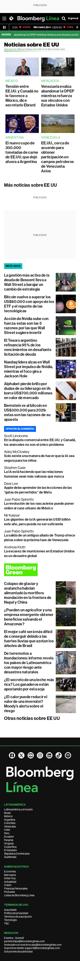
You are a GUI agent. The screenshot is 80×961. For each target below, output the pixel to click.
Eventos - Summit (14, 937)
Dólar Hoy (10, 878)
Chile (7, 829)
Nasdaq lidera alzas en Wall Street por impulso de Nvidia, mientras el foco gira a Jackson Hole (28, 369)
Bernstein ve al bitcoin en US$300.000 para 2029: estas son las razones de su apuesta (27, 412)
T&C (6, 923)
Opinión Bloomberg (20, 428)
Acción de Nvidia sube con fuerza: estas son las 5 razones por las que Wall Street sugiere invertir (26, 325)
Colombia (9, 823)
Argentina (9, 819)
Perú (6, 833)
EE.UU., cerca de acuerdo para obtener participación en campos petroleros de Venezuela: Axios (57, 157)
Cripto (7, 885)
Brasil (7, 812)
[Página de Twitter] (21, 755)
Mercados (10, 874)
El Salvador (10, 850)
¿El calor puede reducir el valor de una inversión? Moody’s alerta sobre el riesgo (25, 703)
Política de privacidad (16, 913)
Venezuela (10, 826)
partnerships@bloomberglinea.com (24, 941)
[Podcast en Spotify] (68, 755)
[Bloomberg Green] (40, 570)
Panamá (8, 840)
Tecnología (10, 919)
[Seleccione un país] (11, 18)
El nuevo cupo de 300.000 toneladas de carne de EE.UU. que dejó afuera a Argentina (21, 152)
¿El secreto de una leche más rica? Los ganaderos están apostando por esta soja (29, 684)
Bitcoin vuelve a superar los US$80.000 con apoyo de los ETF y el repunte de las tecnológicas (29, 304)
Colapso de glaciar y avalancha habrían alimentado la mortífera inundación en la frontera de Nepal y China (27, 593)
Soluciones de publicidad (18, 951)
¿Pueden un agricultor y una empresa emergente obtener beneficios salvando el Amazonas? (29, 617)
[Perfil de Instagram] (40, 755)
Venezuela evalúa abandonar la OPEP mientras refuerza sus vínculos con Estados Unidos (57, 95)
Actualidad (10, 881)
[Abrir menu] (4, 18)
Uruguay (9, 843)
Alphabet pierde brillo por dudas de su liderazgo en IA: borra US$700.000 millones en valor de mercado (28, 390)
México (8, 816)
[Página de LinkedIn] (49, 755)
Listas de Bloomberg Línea (19, 895)
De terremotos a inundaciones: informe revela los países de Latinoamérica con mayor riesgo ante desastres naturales (29, 662)
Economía (10, 871)
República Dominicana (17, 853)
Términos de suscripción (18, 916)
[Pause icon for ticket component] (4, 27)
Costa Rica (10, 846)
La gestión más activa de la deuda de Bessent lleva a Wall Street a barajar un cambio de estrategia (26, 282)
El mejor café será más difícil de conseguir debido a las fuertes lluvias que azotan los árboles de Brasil (29, 638)
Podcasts (9, 891)
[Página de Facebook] (12, 755)
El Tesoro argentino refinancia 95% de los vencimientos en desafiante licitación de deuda (27, 347)
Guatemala (10, 856)
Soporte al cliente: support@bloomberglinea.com (32, 948)
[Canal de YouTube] (31, 755)
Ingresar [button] (73, 18)
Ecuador (9, 836)
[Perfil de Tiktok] (59, 755)
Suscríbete (10, 909)
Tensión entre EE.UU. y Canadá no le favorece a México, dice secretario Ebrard (21, 95)
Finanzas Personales (16, 888)
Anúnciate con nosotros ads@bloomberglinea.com (33, 944)
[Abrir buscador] (63, 18)
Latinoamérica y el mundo (18, 809)
